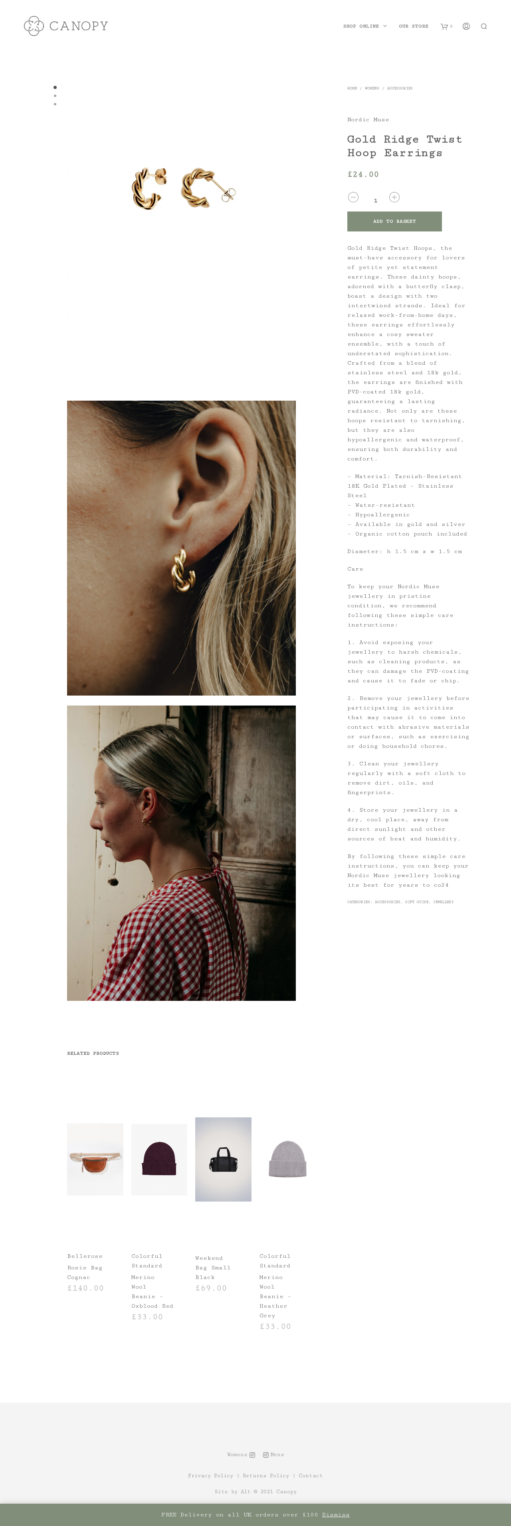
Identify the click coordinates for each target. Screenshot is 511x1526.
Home (352, 88)
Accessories (400, 88)
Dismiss (336, 1514)
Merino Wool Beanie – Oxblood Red (152, 1291)
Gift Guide (416, 902)
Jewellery (443, 902)
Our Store (413, 26)
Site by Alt (232, 1492)
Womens (372, 88)
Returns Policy (266, 1476)
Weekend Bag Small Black (213, 1268)
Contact (311, 1476)
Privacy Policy (210, 1476)
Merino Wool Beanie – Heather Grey (275, 1296)
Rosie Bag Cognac (85, 1272)
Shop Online (361, 26)
